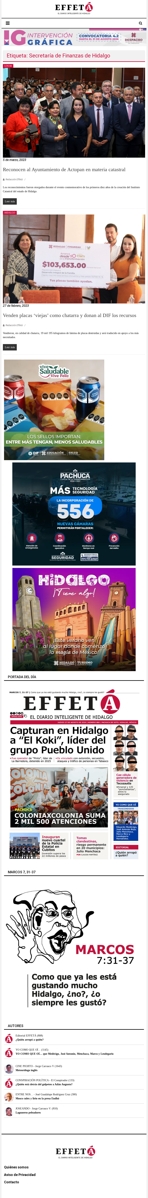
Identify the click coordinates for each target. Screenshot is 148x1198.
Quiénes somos (16, 1167)
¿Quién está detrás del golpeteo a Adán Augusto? (44, 1084)
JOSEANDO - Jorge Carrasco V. (33, 1108)
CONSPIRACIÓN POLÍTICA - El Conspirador (42, 1080)
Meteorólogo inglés (26, 1070)
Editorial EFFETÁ (26, 1035)
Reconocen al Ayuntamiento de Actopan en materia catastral (64, 169)
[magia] (74, 619)
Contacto (11, 1182)
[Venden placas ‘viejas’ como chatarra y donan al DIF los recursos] (74, 258)
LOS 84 (8, 66)
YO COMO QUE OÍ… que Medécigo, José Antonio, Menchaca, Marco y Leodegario (65, 1053)
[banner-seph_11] (54, 409)
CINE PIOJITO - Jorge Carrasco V (35, 1066)
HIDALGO (9, 212)
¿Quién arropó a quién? (30, 1039)
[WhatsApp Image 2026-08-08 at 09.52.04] (74, 37)
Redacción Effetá (14, 179)
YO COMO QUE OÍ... (28, 1049)
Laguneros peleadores (28, 1112)
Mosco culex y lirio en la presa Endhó (37, 1098)
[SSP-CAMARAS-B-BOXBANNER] (74, 513)
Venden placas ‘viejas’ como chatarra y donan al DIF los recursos (69, 315)
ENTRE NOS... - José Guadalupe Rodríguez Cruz (43, 1094)
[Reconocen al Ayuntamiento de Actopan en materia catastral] (74, 112)
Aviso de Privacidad (20, 1175)
